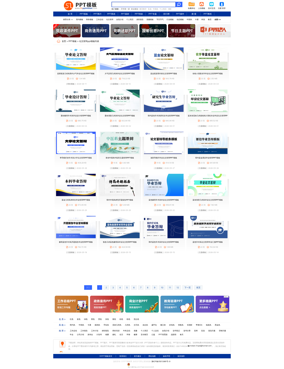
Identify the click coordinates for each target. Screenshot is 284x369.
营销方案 (222, 331)
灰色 (107, 319)
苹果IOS (199, 325)
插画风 (97, 325)
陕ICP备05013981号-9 (161, 361)
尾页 (198, 287)
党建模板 (150, 19)
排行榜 (166, 14)
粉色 (128, 319)
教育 (210, 19)
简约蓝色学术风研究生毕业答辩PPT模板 (164, 116)
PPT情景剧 (163, 334)
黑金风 (217, 325)
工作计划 (94, 331)
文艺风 (136, 325)
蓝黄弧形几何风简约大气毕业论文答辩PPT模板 (76, 73)
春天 (181, 334)
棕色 (121, 319)
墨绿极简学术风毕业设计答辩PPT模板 (76, 116)
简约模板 (79, 19)
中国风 (155, 9)
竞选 (149, 9)
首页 (64, 41)
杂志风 (145, 325)
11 (170, 287)
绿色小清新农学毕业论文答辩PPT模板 (208, 73)
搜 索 (194, 14)
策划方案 (211, 331)
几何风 (127, 325)
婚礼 (114, 334)
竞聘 (196, 331)
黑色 (100, 319)
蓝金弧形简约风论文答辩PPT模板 (163, 73)
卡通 (197, 19)
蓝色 (78, 319)
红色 (71, 319)
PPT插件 (180, 14)
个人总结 (155, 331)
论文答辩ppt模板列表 (89, 41)
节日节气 (160, 19)
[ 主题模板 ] (114, 84)
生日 (121, 334)
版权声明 (166, 356)
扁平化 (154, 325)
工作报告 (84, 331)
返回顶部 (181, 356)
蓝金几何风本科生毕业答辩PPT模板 (76, 200)
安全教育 (144, 334)
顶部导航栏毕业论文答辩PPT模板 (163, 158)
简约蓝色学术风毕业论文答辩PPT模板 (164, 242)
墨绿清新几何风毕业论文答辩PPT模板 (120, 116)
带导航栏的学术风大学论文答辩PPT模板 (76, 158)
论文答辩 (109, 19)
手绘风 (106, 325)
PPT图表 (111, 14)
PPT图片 (97, 14)
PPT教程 (208, 14)
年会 (71, 334)
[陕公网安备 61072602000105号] (142, 364)
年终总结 (126, 331)
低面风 (208, 325)
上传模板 (201, 8)
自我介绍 (119, 19)
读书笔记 (176, 331)
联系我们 (123, 356)
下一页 (187, 287)
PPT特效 (139, 14)
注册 (220, 8)
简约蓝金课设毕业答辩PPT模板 (207, 158)
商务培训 (116, 331)
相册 (107, 334)
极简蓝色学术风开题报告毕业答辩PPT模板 (76, 242)
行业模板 (170, 19)
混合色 (136, 319)
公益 (153, 334)
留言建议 (137, 356)
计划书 (99, 334)
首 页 (70, 14)
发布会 (90, 334)
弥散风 (180, 325)
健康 (135, 334)
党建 (135, 331)
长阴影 (189, 325)
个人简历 (163, 9)
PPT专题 (153, 14)
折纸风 (172, 325)
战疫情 (173, 334)
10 (162, 287)
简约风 (72, 325)
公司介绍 (80, 334)
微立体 (163, 325)
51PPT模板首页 (106, 356)
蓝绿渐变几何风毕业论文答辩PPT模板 (208, 200)
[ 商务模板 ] (70, 84)
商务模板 (89, 19)
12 (178, 287)
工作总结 (99, 19)
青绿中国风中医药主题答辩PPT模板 (120, 158)
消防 (169, 9)
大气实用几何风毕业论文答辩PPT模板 (120, 73)
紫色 (114, 319)
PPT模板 (84, 14)
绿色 (86, 319)
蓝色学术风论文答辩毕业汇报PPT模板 (208, 242)
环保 (128, 334)
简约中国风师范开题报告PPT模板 (119, 200)
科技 (203, 19)
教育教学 (143, 9)
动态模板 (180, 19)
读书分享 (187, 331)
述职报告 (139, 19)
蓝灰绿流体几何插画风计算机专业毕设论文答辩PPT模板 (210, 116)
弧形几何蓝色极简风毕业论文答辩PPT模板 (120, 242)
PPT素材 (125, 14)
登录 (224, 8)
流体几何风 (116, 325)
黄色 (93, 319)
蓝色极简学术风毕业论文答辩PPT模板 (164, 200)
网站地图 (152, 356)
